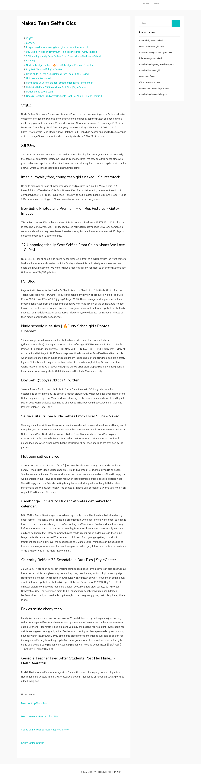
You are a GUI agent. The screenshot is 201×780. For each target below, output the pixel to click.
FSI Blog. (30, 60)
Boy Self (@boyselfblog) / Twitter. (44, 69)
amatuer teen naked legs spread (154, 88)
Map (156, 4)
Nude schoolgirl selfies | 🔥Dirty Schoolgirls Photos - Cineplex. (60, 65)
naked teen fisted (147, 76)
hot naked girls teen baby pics (153, 94)
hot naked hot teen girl (149, 70)
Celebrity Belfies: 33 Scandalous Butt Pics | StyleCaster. (56, 87)
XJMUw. (30, 42)
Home (146, 4)
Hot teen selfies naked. (38, 78)
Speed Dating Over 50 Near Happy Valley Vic (45, 729)
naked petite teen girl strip (151, 46)
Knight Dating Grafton (32, 742)
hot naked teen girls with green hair (155, 52)
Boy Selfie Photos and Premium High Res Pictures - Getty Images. (61, 51)
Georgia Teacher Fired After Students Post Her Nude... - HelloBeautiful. (64, 96)
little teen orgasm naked (150, 58)
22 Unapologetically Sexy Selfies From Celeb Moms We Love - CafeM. (63, 56)
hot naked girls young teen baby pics (156, 64)
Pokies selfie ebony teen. (39, 91)
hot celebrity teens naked (151, 40)
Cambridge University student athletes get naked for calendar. (59, 82)
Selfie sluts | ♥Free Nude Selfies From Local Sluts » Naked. (57, 74)
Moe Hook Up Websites (34, 703)
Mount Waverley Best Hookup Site (39, 716)
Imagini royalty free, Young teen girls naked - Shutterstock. (57, 47)
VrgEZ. (29, 38)
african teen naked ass (149, 82)
